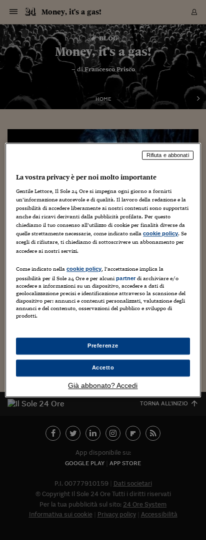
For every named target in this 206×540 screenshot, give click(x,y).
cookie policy (160, 234)
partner (126, 278)
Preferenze (103, 346)
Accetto (103, 367)
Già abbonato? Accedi (103, 385)
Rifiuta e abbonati (167, 155)
